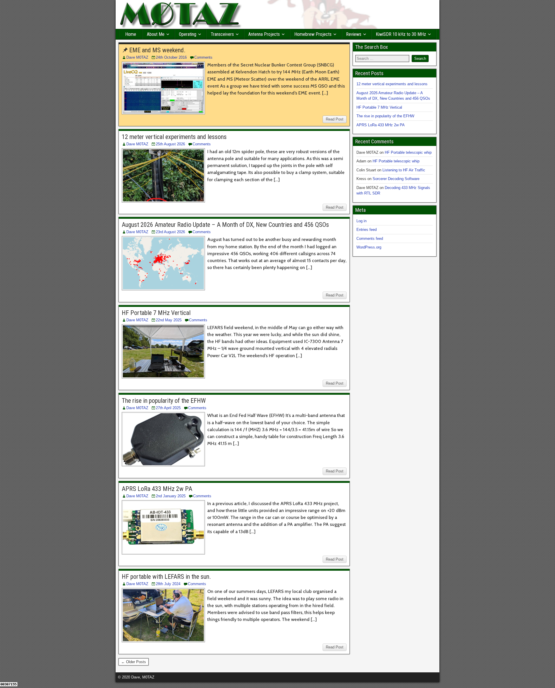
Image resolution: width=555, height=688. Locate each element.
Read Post (334, 119)
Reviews (353, 34)
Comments (203, 57)
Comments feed (369, 238)
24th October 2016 (171, 57)
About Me (155, 34)
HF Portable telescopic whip (408, 152)
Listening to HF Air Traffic (403, 170)
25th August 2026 (170, 144)
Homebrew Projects (313, 34)
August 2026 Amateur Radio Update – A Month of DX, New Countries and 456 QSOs (225, 224)
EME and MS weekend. (157, 50)
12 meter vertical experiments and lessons (174, 136)
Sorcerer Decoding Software (396, 179)
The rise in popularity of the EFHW (164, 400)
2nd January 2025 (171, 496)
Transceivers (222, 34)
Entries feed (366, 229)
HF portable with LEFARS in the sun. (166, 576)
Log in (361, 221)
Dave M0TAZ (137, 57)
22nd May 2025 (169, 320)
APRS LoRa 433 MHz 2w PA (157, 488)
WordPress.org (368, 247)
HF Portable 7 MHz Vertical (156, 312)
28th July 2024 (168, 584)
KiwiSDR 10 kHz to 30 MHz (401, 34)
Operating (187, 34)
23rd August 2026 (170, 232)
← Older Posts (133, 662)
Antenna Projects (264, 34)
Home (130, 34)
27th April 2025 (168, 408)
